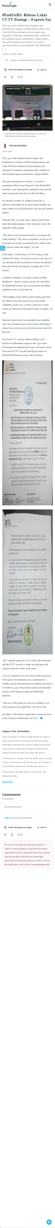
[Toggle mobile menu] (50, 4)
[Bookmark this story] (12, 77)
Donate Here (7, 781)
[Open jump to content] (2, 248)
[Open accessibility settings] (49, 1222)
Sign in (8, 817)
